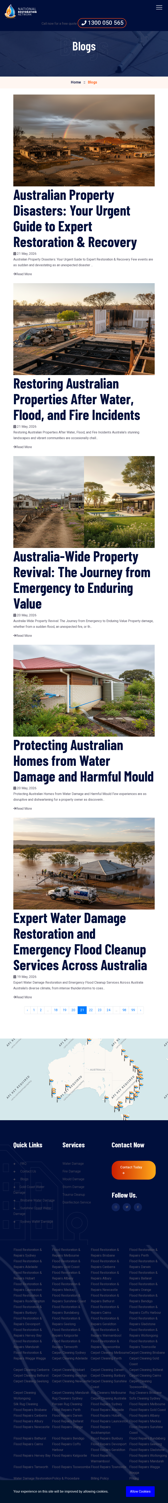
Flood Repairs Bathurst (30, 1438)
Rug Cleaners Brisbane (145, 1392)
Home (76, 82)
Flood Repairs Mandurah (146, 1461)
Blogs (23, 1179)
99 (133, 1010)
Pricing (134, 1478)
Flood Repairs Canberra (30, 1415)
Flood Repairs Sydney (106, 1404)
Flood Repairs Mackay (145, 1421)
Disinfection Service (76, 1202)
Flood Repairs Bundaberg (147, 1438)
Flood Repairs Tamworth (31, 1467)
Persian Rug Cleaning (67, 1404)
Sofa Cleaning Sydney (144, 1398)
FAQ (22, 1163)
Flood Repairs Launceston (109, 1421)
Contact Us (27, 1171)
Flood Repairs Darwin (67, 1415)
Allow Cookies (140, 1491)
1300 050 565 (105, 23)
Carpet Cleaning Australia (108, 1398)
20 (73, 1010)
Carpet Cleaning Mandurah (70, 1392)
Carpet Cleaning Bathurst (31, 1375)
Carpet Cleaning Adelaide (70, 1358)
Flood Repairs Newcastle (32, 1427)
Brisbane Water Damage (37, 1200)
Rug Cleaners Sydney (67, 1398)
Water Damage (73, 1163)
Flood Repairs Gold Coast (147, 1409)
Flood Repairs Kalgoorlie (69, 1455)
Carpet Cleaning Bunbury (108, 1375)
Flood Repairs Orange (67, 1427)
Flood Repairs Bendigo (68, 1438)
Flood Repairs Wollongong (148, 1455)
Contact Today (131, 1167)
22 (91, 1010)
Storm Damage (73, 1187)
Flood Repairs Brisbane (30, 1409)
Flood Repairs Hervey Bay (32, 1455)
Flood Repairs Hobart (106, 1415)
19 (64, 1010)
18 (56, 1010)
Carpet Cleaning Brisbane (147, 1352)
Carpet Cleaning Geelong (31, 1381)
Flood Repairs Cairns (28, 1444)
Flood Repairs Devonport (108, 1444)
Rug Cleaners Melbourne (108, 1392)
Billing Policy (100, 1478)
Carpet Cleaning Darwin (107, 1369)
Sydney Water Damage (36, 1221)
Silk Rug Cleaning (26, 1404)
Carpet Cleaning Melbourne (110, 1352)
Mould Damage (73, 1179)
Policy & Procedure (65, 1478)
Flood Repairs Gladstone (147, 1449)
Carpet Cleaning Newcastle (71, 1381)
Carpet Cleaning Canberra (31, 1369)
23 (100, 1010)
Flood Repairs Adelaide (107, 1409)
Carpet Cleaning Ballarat (146, 1369)
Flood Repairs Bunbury (107, 1438)
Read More (24, 274)
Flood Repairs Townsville (108, 1467)
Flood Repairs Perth (66, 1409)
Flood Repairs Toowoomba (71, 1467)
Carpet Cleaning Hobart (68, 1369)
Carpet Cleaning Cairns (145, 1375)
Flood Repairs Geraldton (108, 1449)
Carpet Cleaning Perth (106, 1358)
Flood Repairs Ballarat (67, 1421)
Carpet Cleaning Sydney (69, 1352)
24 (108, 1010)
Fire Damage (71, 1171)
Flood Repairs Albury (28, 1421)
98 (124, 1010)
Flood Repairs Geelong (145, 1444)
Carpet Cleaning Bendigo (69, 1375)
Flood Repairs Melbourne (147, 1404)
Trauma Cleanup (73, 1194)
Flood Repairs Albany (144, 1415)
